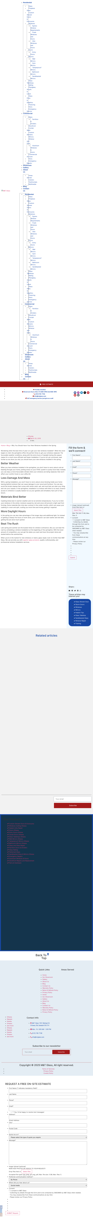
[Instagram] (78, 392)
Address (12, 1114)
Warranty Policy (47, 988)
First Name (76, 455)
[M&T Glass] (5, 191)
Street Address (14, 1120)
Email (74, 467)
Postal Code (13, 1128)
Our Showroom (47, 977)
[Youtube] (75, 395)
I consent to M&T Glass (82, 520)
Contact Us (27, 378)
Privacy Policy (47, 992)
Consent (75, 517)
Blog (25, 186)
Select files (77, 510)
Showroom (27, 165)
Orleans (9, 1023)
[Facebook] (75, 392)
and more (10, 1026)
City (10, 1122)
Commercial (27, 113)
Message (75, 479)
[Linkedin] (81, 392)
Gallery (26, 167)
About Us (26, 360)
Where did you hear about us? (19, 1182)
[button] (69, 591)
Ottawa (9, 1017)
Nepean (9, 1019)
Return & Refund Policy (50, 990)
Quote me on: (14, 1134)
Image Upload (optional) (80, 505)
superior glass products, (31, 540)
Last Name (76, 461)
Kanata (9, 1021)
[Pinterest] (88, 392)
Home (3, 445)
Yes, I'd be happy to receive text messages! (29, 1112)
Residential (27, 2)
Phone (74, 473)
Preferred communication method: (21, 1177)
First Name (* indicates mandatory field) (23, 1088)
